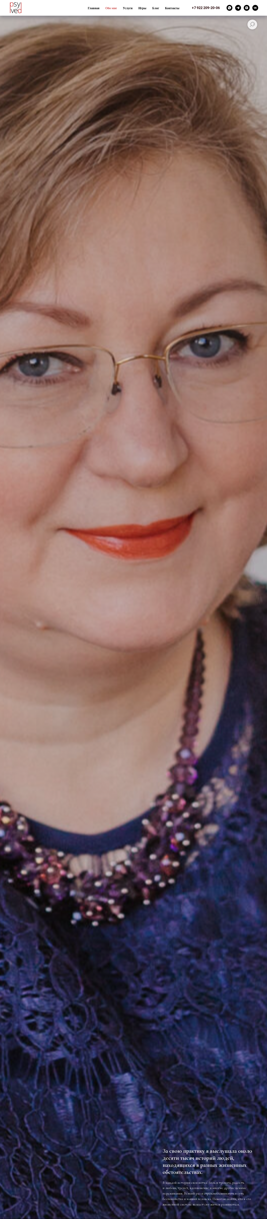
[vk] (255, 8)
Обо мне (111, 8)
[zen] (247, 8)
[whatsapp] (229, 8)
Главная (93, 8)
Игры (142, 8)
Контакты (172, 8)
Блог (155, 8)
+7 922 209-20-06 (206, 8)
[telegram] (238, 8)
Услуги (128, 8)
